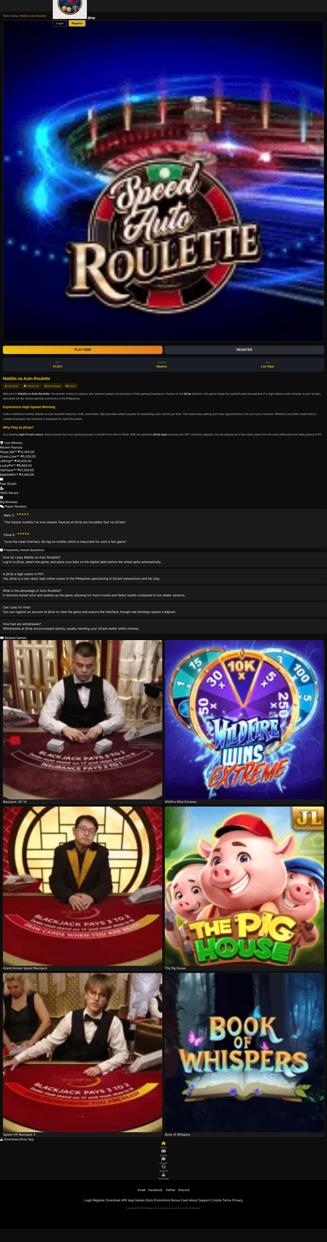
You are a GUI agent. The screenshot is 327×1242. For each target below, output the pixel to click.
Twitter (170, 1190)
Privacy (237, 1200)
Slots (149, 1200)
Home (6, 15)
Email (142, 1190)
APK (124, 1200)
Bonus (175, 1200)
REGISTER (244, 349)
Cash (184, 1200)
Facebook (155, 1190)
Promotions (162, 1200)
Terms (227, 1200)
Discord (183, 1190)
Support (204, 1200)
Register (77, 23)
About (193, 1200)
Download (113, 1200)
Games (14, 15)
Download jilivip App (18, 1139)
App (131, 1200)
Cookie (216, 1200)
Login (60, 23)
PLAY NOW (83, 349)
